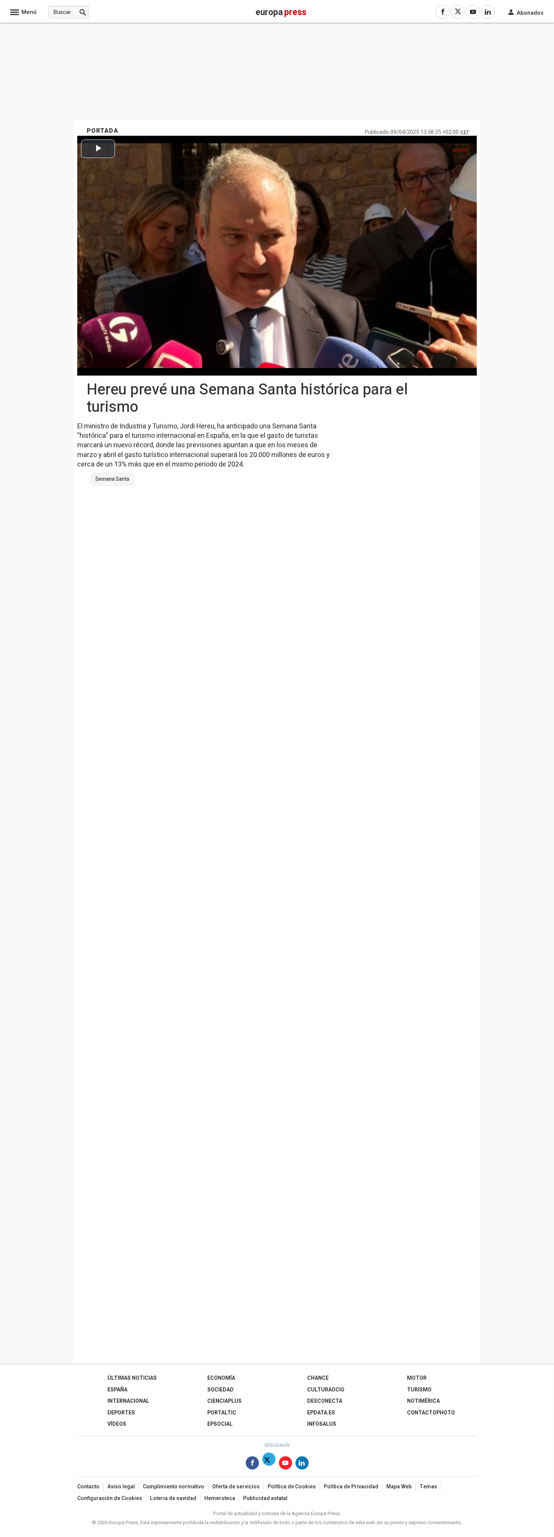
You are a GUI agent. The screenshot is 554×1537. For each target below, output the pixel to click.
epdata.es (321, 1413)
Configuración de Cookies (109, 1498)
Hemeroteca (219, 1498)
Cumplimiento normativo (173, 1487)
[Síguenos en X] (269, 1464)
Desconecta (324, 1401)
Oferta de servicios (236, 1487)
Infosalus (321, 1424)
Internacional (128, 1401)
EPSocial (220, 1424)
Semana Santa (112, 479)
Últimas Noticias (132, 1378)
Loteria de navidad (173, 1498)
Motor (417, 1378)
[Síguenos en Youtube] (285, 1464)
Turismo (419, 1390)
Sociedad (220, 1390)
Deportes (121, 1413)
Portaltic (221, 1413)
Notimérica (423, 1401)
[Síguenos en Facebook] (252, 1464)
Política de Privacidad (351, 1487)
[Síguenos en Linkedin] (302, 1464)
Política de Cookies (292, 1487)
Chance (318, 1378)
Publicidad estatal (265, 1498)
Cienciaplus (224, 1401)
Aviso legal (121, 1487)
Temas (428, 1487)
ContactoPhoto (431, 1413)
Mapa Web (399, 1487)
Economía (221, 1378)
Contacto (88, 1487)
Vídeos (116, 1424)
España (117, 1390)
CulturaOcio (325, 1390)
